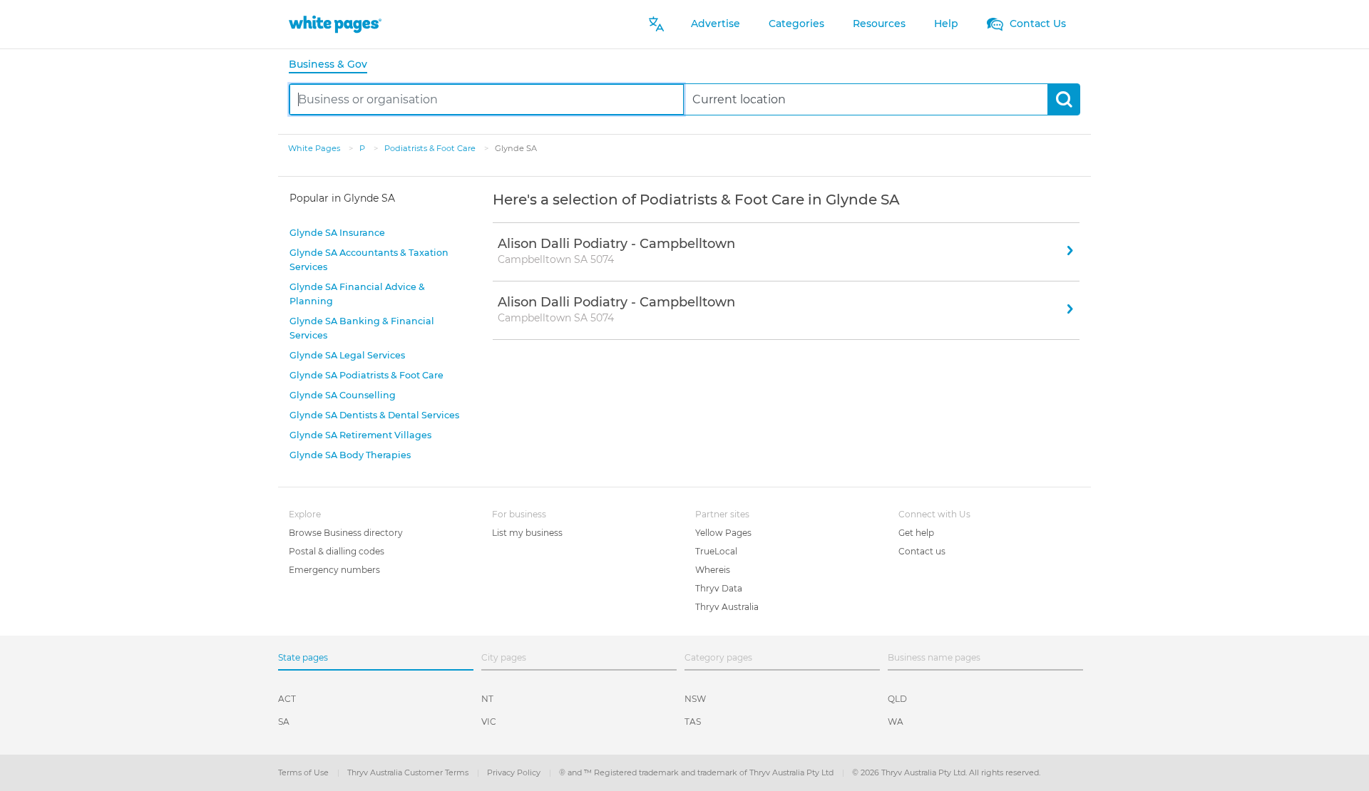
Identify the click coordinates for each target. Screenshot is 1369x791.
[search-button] (1063, 99)
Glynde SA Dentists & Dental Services (374, 415)
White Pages (315, 148)
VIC (488, 721)
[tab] (334, 65)
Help (946, 23)
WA (895, 721)
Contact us (921, 551)
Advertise (715, 23)
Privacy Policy (515, 772)
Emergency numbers (334, 569)
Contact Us (1036, 23)
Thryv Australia (727, 606)
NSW (695, 698)
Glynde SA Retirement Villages (360, 435)
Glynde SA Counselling (342, 395)
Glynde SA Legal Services (347, 355)
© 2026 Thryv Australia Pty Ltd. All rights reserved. (946, 772)
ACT (287, 698)
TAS (692, 721)
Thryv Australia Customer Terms (409, 772)
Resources (879, 23)
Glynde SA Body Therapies (350, 455)
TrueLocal (716, 551)
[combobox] (486, 99)
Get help (916, 532)
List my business (527, 532)
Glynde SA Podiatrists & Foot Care (366, 375)
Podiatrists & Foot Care (431, 148)
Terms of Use (304, 772)
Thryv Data (718, 588)
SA (283, 721)
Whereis (712, 569)
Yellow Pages (723, 532)
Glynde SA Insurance (337, 232)
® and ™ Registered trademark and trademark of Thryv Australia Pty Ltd (697, 772)
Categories (796, 23)
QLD (897, 698)
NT (487, 698)
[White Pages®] (335, 24)
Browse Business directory (346, 532)
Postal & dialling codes (336, 551)
